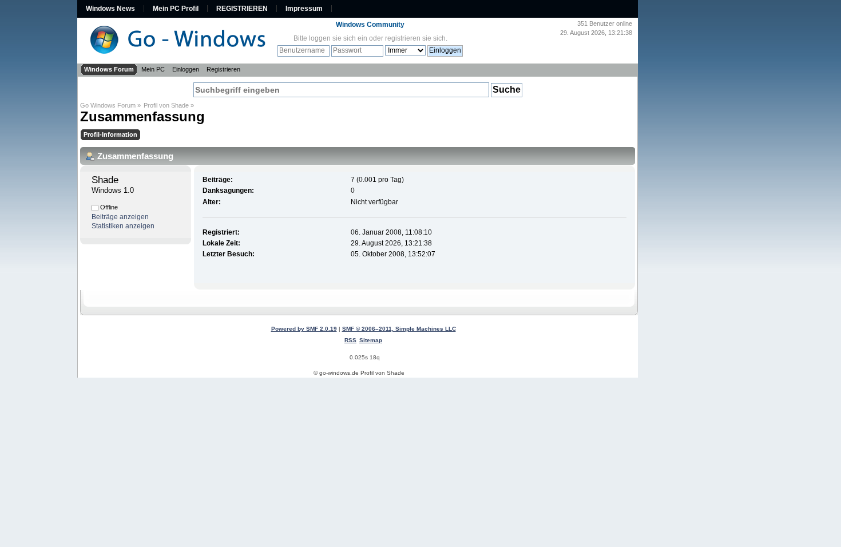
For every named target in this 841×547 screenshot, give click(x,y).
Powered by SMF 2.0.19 (304, 329)
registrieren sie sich (415, 38)
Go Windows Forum (108, 105)
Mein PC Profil (176, 8)
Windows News (110, 8)
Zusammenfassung (142, 116)
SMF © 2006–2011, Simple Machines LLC (399, 329)
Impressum (304, 8)
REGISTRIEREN (242, 8)
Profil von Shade (166, 105)
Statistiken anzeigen (123, 226)
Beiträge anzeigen (120, 217)
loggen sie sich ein (338, 38)
